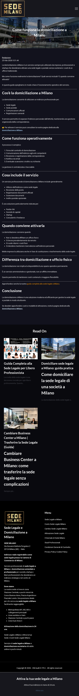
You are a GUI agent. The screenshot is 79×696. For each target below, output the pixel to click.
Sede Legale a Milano (12, 635)
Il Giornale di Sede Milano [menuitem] (55, 538)
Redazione (6, 58)
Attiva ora (39, 690)
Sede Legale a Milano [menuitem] (53, 519)
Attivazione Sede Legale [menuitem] (54, 533)
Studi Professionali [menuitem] (52, 543)
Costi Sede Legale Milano (20, 638)
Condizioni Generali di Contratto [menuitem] (57, 547)
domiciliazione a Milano (12, 130)
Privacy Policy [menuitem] (50, 552)
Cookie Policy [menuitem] (61, 552)
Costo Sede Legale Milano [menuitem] (55, 524)
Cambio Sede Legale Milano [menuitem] (56, 529)
